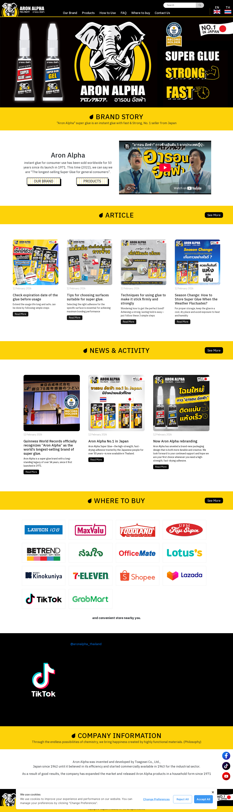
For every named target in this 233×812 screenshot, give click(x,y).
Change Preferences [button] (156, 799)
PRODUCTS (92, 181)
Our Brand (70, 13)
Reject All (183, 799)
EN (217, 7)
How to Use (107, 13)
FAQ (124, 13)
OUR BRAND (43, 181)
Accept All (203, 799)
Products (88, 13)
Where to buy (140, 13)
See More (214, 215)
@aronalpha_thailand (86, 644)
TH (228, 7)
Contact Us (162, 13)
